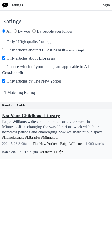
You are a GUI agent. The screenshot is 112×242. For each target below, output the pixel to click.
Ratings (16, 5)
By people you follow (54, 31)
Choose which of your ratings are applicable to (45, 69)
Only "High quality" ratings (28, 41)
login (106, 5)
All (8, 31)
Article (20, 105)
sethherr (46, 152)
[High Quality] (55, 151)
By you (23, 31)
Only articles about (45, 50)
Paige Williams (71, 144)
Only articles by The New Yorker (33, 81)
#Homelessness (13, 137)
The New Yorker (45, 144)
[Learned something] (61, 151)
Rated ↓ (7, 105)
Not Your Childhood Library (31, 115)
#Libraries (32, 137)
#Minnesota (49, 137)
